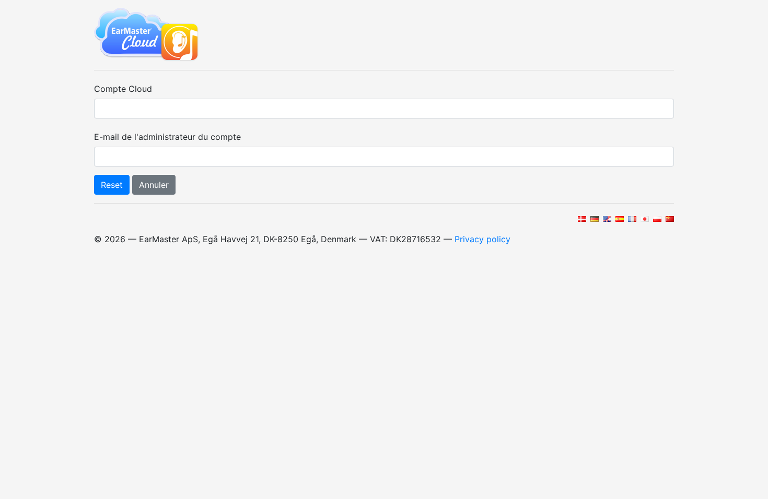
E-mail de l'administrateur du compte (167, 137)
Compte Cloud (123, 89)
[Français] (631, 218)
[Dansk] (581, 218)
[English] (606, 218)
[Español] (619, 218)
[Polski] (656, 218)
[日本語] (644, 218)
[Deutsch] (594, 218)
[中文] (669, 218)
